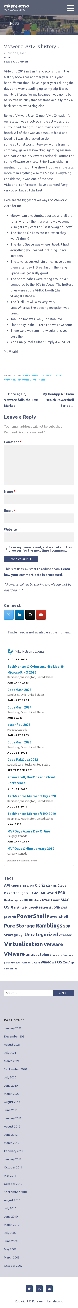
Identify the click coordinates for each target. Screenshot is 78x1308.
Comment (12, 442)
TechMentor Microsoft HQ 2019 (31, 814)
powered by (22, 860)
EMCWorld (48, 893)
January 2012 (13, 1159)
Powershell (57, 916)
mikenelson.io (16, 6)
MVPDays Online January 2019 (30, 848)
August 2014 (12, 1102)
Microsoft (31, 907)
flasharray (11, 900)
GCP (21, 900)
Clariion (51, 885)
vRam (34, 955)
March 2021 (11, 1061)
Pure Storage (19, 925)
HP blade (35, 900)
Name (9, 491)
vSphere (39, 379)
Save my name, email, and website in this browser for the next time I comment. (40, 549)
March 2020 (11, 1093)
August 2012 (12, 1126)
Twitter (29, 1288)
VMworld (24, 379)
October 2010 (13, 1183)
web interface (60, 955)
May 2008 (10, 1249)
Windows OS (51, 962)
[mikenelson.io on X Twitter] (9, 615)
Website (10, 529)
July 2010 (10, 1208)
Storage (11, 935)
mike (7, 57)
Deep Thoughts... (17, 893)
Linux (55, 900)
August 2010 (12, 1200)
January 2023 (13, 1028)
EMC (35, 893)
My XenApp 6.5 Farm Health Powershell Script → (58, 399)
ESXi (62, 892)
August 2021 (12, 1044)
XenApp (68, 962)
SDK (66, 926)
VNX (28, 955)
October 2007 (13, 1265)
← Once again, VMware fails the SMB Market (21, 399)
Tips (21, 935)
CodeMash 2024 (19, 707)
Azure (15, 885)
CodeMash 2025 (19, 690)
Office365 (60, 907)
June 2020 (11, 1085)
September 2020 (15, 1069)
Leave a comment (17, 61)
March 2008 (11, 1257)
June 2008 (11, 1241)
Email (9, 510)
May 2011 (10, 1175)
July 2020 (10, 1077)
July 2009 (10, 1233)
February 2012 (13, 1151)
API (7, 885)
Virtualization (23, 944)
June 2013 (11, 1110)
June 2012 (11, 1134)
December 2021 (15, 1036)
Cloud (62, 885)
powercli (10, 917)
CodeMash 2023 (19, 742)
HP (26, 900)
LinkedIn (39, 1288)
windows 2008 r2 (31, 962)
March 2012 (11, 1142)
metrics (19, 907)
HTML (46, 900)
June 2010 (11, 1216)
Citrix (30, 885)
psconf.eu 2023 (18, 724)
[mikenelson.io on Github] (30, 615)
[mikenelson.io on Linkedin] (19, 615)
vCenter (65, 935)
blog (23, 885)
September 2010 (15, 1192)
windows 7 (16, 962)
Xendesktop (10, 968)
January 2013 (13, 1118)
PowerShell (31, 916)
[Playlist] (41, 615)
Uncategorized (52, 375)
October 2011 (13, 1167)
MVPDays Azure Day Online (28, 831)
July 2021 (10, 1052)
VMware (10, 379)
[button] (72, 8)
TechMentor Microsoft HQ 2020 (31, 796)
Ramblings (31, 375)
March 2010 (11, 1224)
